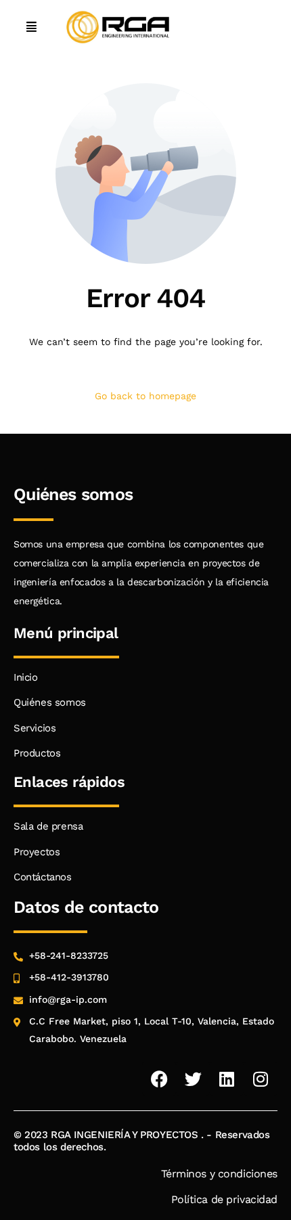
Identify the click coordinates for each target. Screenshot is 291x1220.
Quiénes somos (50, 702)
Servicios (34, 728)
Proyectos (37, 852)
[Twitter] (193, 1078)
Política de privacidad (224, 1199)
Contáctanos (43, 877)
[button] (31, 27)
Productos (37, 753)
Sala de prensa (48, 826)
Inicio (26, 677)
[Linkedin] (227, 1078)
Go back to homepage (145, 395)
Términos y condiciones (219, 1173)
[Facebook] (159, 1078)
